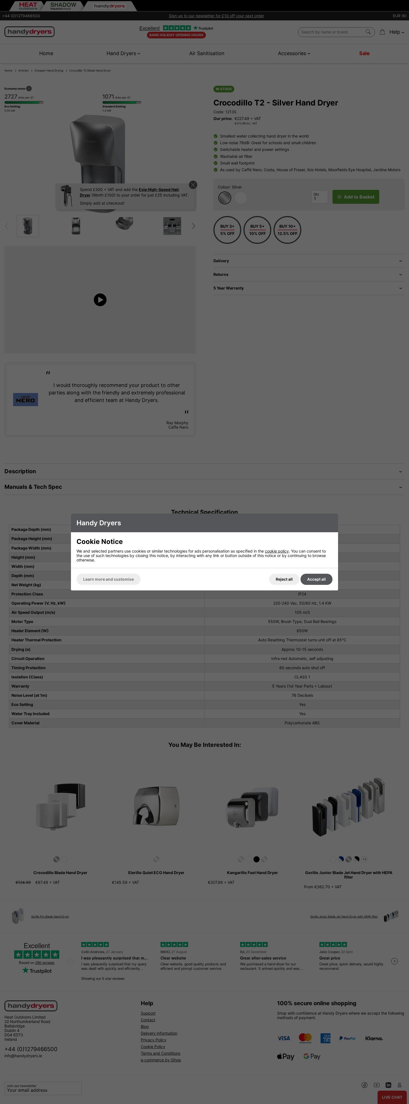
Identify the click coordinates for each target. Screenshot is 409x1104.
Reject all (284, 579)
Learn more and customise (108, 579)
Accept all (316, 579)
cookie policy (277, 551)
